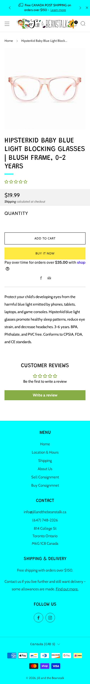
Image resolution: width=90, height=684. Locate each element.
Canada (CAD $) (42, 644)
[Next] (80, 8)
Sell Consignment (45, 477)
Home (8, 41)
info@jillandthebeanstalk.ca (45, 512)
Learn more (58, 10)
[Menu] (7, 23)
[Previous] (10, 8)
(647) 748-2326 (45, 520)
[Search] (83, 23)
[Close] (87, 8)
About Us (45, 469)
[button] (15, 182)
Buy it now (45, 253)
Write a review (45, 395)
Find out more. (67, 589)
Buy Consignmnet (45, 485)
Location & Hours (45, 452)
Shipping (10, 201)
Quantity (16, 213)
